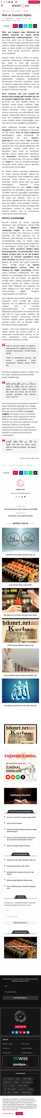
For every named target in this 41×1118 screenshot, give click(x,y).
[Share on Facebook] (21, 26)
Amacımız (6, 1048)
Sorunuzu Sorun (34, 2)
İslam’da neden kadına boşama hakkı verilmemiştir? (22, 830)
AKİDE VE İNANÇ (27, 1079)
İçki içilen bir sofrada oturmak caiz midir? (20, 615)
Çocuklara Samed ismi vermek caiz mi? (20, 705)
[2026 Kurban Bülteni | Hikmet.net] (20, 630)
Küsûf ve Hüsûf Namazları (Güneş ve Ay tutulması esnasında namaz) (21, 839)
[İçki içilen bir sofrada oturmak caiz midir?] (20, 600)
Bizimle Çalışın (7, 1043)
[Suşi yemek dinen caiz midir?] (20, 570)
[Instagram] (6, 2)
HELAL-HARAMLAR (26, 1082)
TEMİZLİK (30, 1089)
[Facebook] (1, 2)
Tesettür (29, 465)
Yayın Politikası (26, 1048)
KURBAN (16, 1092)
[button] (6, 947)
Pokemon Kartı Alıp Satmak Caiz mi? (20, 555)
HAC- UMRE (7, 1092)
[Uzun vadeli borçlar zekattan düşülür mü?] (20, 660)
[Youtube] (9, 2)
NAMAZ (16, 1082)
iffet (4, 465)
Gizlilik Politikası (26, 1053)
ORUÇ (5, 1085)
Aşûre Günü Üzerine (14, 823)
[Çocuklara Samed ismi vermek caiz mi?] (20, 691)
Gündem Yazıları (26, 1092)
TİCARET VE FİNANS (22, 1085)
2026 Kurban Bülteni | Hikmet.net (20, 645)
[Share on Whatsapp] (30, 26)
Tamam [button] (19, 1113)
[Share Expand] (35, 26)
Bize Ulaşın (25, 1043)
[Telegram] (12, 2)
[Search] (39, 6)
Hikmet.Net (9, 18)
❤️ (16, 2)
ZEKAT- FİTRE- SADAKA (10, 1089)
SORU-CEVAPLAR (8, 1079)
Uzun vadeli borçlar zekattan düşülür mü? (21, 675)
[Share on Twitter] (25, 26)
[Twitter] (4, 2)
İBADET (18, 1079)
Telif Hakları (6, 1053)
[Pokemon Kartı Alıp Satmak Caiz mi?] (20, 540)
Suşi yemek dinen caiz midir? (20, 585)
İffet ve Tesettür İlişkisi (16, 465)
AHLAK (12, 1085)
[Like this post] (16, 26)
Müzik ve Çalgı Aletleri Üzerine (18, 846)
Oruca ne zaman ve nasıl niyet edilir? (21, 817)
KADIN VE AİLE (7, 1082)
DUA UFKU (22, 1089)
